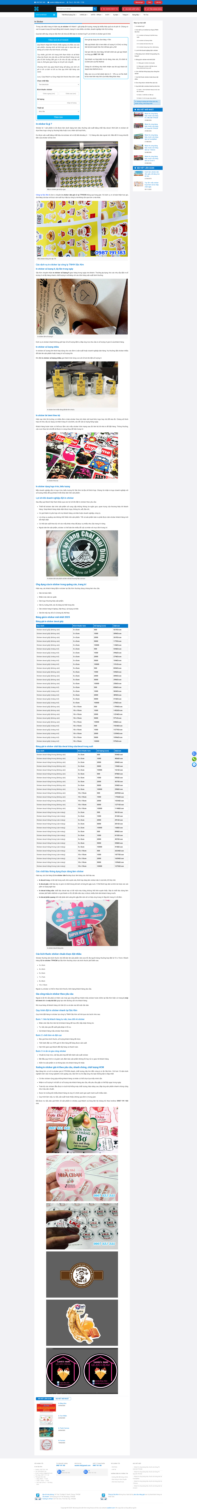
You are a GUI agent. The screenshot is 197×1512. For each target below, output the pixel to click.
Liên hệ (158, 2)
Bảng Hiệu (135, 15)
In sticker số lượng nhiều (145, 40)
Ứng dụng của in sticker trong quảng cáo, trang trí (147, 55)
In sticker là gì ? (140, 26)
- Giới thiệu (114, 1467)
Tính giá (58, 117)
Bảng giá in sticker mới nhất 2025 (145, 59)
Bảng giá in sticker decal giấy (147, 63)
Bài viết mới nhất (62, 1399)
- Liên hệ (113, 1469)
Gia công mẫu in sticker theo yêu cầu (146, 82)
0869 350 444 (66, 1472)
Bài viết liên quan (45, 1399)
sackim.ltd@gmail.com (57, 2)
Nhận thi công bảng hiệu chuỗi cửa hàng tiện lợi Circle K (138, 157)
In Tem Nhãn (62, 1416)
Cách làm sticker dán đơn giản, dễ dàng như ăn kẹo (138, 173)
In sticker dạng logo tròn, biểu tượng (149, 47)
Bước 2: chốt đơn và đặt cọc (146, 94)
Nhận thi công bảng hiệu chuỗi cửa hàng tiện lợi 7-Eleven (138, 147)
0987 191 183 (60, 1465)
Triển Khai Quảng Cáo (68, 15)
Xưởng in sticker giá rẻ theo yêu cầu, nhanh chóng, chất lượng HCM (146, 102)
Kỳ (89, 1470)
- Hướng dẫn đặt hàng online (119, 1477)
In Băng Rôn (62, 1403)
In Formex (61, 1440)
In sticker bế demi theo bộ (146, 43)
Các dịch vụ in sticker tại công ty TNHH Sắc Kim (146, 31)
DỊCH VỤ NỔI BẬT (41, 15)
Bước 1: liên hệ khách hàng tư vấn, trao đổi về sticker (148, 90)
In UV (107, 15)
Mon (63, 1470)
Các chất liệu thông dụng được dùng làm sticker (147, 72)
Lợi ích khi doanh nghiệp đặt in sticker (147, 50)
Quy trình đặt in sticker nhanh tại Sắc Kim (148, 86)
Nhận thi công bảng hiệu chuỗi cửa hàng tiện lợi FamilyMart (138, 136)
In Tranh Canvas (63, 1428)
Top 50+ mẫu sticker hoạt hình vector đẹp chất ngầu (138, 184)
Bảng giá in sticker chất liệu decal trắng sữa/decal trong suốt (147, 67)
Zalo (149, 2)
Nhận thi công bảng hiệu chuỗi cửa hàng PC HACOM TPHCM (138, 114)
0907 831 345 (40, 2)
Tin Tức (145, 15)
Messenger (139, 2)
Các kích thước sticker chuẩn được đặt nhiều (146, 78)
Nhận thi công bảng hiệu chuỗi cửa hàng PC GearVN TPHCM (138, 125)
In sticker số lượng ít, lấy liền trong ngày (147, 36)
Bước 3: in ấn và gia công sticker (147, 98)
